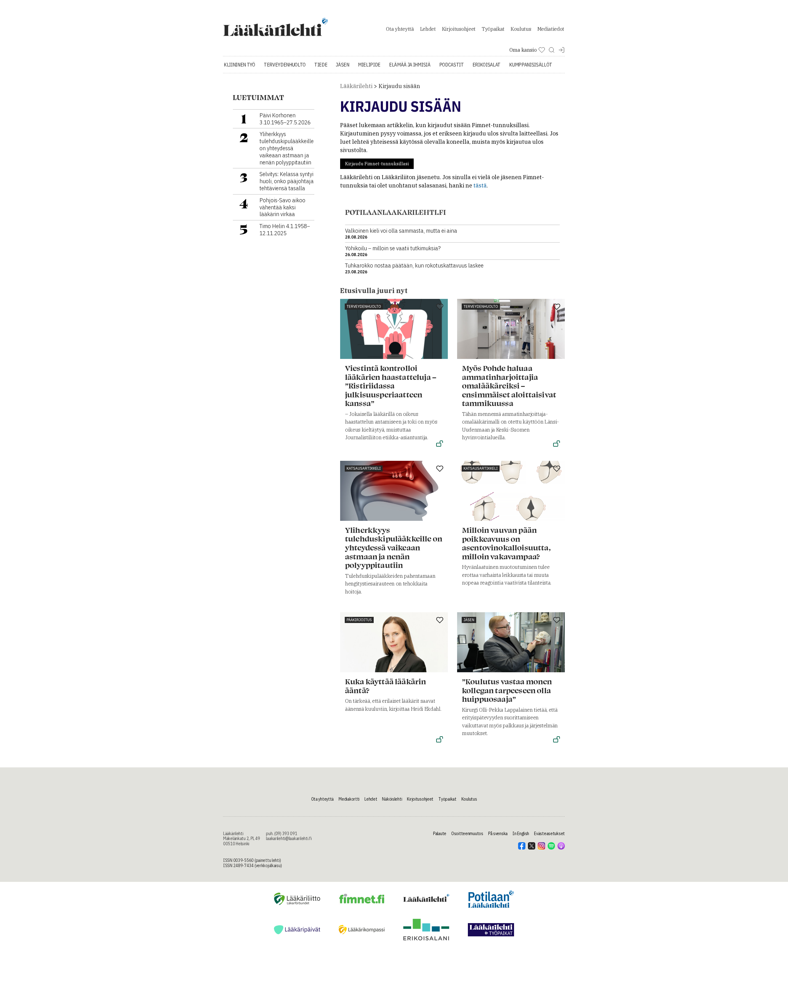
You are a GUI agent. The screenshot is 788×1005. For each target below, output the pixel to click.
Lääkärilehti (356, 86)
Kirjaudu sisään (399, 86)
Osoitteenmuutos (467, 833)
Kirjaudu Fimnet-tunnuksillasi (377, 164)
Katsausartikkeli (364, 468)
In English (521, 833)
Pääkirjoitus (359, 619)
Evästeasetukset (549, 833)
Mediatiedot (550, 29)
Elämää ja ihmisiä (410, 65)
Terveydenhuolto (285, 65)
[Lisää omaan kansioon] (439, 307)
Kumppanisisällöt (530, 65)
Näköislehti (392, 799)
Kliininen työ (239, 65)
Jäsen (342, 65)
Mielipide (369, 65)
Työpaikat (493, 29)
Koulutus (521, 29)
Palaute (439, 833)
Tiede (320, 65)
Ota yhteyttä (400, 29)
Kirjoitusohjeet (459, 29)
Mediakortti (349, 799)
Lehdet (428, 29)
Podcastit (451, 65)
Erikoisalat (486, 65)
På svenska (498, 833)
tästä (480, 185)
